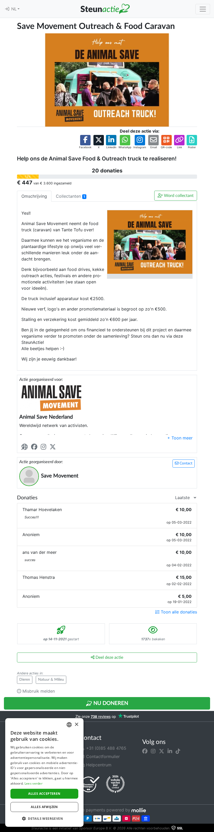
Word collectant (178, 196)
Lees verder (34, 783)
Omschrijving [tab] (34, 196)
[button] (85, 142)
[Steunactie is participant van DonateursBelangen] (90, 784)
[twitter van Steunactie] (161, 751)
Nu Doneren (110, 703)
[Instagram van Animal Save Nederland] (44, 447)
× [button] (76, 725)
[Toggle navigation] (202, 9)
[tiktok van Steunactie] (178, 751)
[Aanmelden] (7, 9)
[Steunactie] (105, 9)
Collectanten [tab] (70, 196)
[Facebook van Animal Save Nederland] (35, 447)
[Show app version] (210, 828)
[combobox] (69, 724)
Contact (185, 463)
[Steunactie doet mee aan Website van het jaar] (115, 784)
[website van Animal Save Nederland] (25, 447)
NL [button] (14, 9)
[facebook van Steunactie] (144, 751)
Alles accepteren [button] (44, 793)
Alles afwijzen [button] (44, 807)
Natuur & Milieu (51, 679)
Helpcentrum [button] (98, 764)
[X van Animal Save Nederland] (54, 447)
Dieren (24, 679)
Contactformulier (102, 756)
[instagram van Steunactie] (153, 751)
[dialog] (44, 772)
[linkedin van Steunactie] (170, 751)
